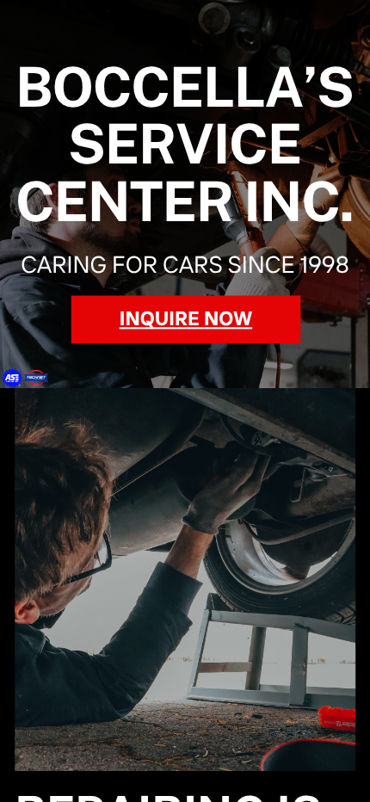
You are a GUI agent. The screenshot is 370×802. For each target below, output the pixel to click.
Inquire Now (186, 319)
